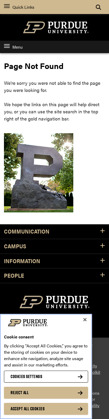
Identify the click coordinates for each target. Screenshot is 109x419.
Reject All (20, 392)
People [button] (14, 275)
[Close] (85, 319)
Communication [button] (26, 231)
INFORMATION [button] (22, 261)
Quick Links (23, 7)
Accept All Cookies (27, 408)
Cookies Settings (26, 376)
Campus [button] (15, 246)
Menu (17, 47)
